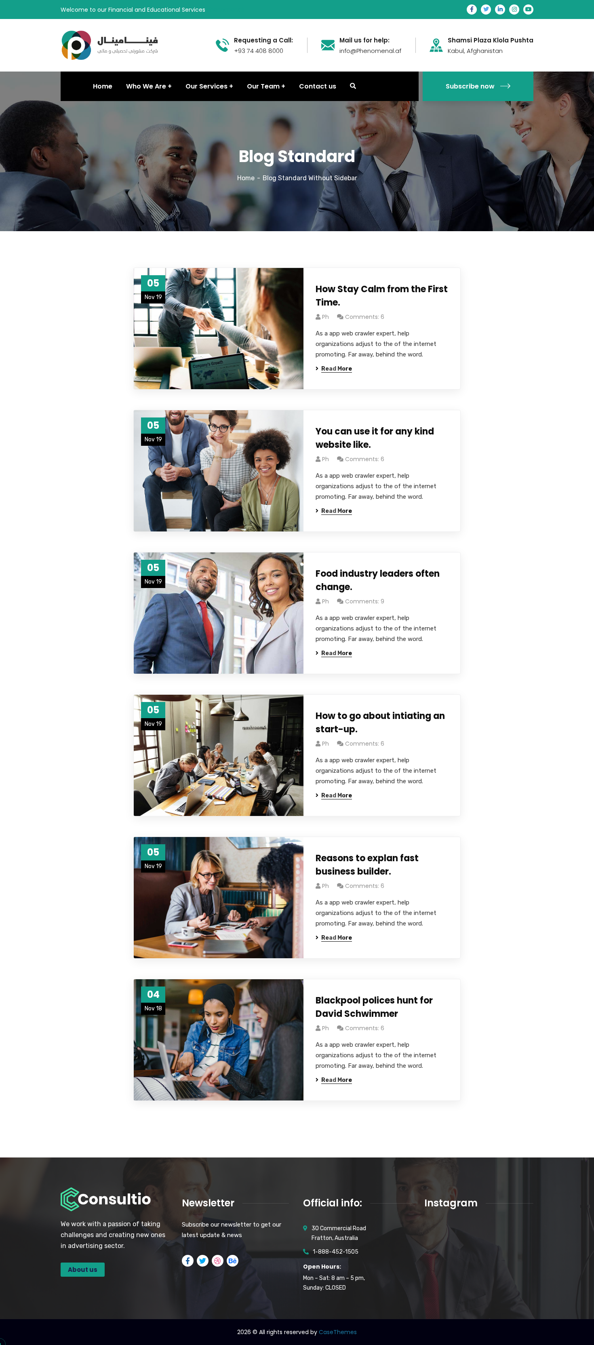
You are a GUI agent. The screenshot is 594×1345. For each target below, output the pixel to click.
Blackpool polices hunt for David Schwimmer (374, 1007)
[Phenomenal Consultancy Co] (110, 44)
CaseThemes (338, 1332)
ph (325, 317)
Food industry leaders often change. (378, 580)
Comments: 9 (364, 601)
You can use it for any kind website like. (375, 438)
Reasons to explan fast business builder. (367, 865)
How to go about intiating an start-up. (380, 723)
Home (246, 178)
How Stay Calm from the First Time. (382, 296)
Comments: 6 (364, 317)
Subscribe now (470, 86)
